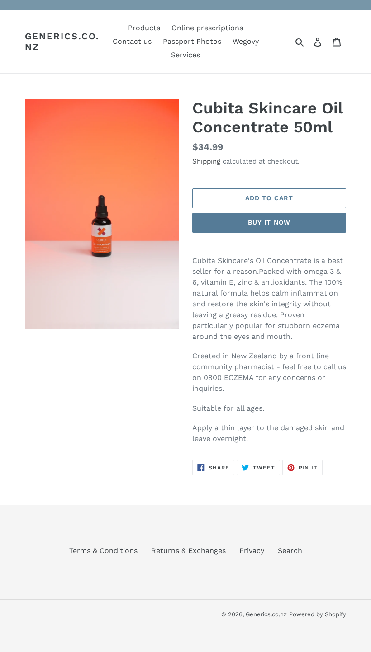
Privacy (251, 550)
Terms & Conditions (103, 550)
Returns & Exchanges (188, 550)
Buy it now (269, 222)
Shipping (206, 161)
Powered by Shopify (317, 614)
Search (290, 550)
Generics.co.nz (62, 41)
